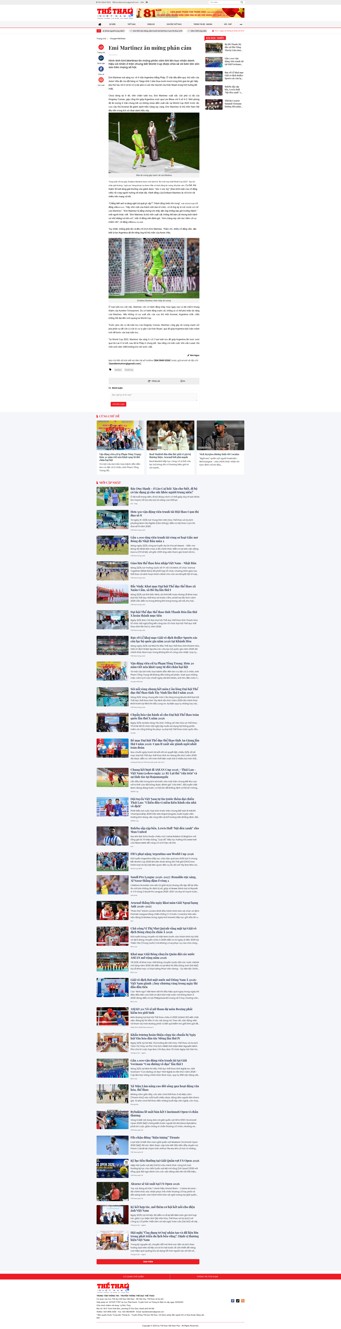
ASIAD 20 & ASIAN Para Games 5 (142, 1027)
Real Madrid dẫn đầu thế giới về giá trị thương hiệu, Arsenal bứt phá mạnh (170, 456)
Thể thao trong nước (138, 530)
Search (242, 2)
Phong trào (134, 1104)
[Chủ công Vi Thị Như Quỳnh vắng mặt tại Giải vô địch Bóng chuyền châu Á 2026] (113, 936)
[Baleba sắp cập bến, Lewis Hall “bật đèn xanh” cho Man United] (113, 836)
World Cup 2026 (136, 868)
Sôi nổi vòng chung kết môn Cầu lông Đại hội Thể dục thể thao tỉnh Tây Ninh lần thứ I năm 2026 (164, 691)
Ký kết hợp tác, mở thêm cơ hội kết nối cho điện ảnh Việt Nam (163, 1208)
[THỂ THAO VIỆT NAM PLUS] (115, 13)
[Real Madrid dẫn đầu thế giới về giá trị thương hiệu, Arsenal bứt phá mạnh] (170, 435)
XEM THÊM (148, 1261)
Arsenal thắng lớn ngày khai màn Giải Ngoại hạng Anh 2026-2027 (164, 904)
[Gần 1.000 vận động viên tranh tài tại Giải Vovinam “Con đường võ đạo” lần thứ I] (113, 1068)
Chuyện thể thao (105, 448)
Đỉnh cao (134, 947)
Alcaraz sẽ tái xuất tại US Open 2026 (155, 1184)
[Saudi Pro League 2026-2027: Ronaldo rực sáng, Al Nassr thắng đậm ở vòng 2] (113, 884)
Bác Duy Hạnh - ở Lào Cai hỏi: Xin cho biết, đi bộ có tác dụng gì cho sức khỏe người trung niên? (164, 490)
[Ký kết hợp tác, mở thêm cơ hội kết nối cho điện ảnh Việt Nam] (113, 1214)
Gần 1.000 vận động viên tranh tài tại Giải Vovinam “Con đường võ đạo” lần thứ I (159, 1062)
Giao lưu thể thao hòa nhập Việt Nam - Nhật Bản (163, 563)
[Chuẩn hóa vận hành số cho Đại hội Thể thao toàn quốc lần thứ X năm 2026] (113, 722)
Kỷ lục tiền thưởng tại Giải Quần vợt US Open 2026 (165, 1161)
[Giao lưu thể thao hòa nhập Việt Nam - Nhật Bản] (113, 570)
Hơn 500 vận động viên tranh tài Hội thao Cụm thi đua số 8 (108, 31)
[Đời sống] (190, 13)
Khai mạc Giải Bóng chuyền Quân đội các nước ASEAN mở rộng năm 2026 (163, 956)
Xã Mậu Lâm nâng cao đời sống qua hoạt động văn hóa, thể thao (165, 1088)
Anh (132, 846)
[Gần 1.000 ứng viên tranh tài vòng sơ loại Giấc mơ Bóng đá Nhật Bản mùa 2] (113, 545)
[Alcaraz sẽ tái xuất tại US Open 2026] (113, 1191)
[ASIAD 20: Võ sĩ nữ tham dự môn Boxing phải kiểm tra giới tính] (113, 1016)
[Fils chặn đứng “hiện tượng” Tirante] (113, 1145)
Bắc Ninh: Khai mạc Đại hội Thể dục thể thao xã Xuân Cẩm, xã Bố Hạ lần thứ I (163, 588)
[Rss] (242, 1300)
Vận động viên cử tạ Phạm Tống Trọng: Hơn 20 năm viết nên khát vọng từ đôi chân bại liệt (120, 457)
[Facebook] (232, 1300)
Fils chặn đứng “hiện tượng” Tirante (155, 1137)
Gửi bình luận (118, 404)
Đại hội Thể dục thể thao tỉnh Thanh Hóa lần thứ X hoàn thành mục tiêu (164, 613)
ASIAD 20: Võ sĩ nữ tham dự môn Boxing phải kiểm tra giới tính (161, 1011)
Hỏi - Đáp (134, 504)
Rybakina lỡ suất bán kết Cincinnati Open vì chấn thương (164, 1113)
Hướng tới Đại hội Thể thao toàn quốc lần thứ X (148, 762)
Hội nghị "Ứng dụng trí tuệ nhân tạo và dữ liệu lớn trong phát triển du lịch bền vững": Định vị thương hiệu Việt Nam (165, 1236)
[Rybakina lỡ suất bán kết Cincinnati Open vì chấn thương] (113, 1119)
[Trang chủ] (100, 24)
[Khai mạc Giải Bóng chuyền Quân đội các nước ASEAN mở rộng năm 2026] (113, 961)
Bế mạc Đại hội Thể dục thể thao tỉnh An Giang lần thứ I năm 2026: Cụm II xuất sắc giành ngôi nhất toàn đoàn (165, 743)
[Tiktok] (237, 1300)
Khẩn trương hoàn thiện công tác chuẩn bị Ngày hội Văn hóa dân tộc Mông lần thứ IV (163, 1036)
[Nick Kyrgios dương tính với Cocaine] (220, 435)
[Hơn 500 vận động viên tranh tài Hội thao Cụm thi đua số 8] (113, 519)
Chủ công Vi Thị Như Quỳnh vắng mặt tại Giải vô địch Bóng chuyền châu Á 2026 (163, 930)
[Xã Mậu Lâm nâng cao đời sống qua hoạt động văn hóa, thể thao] (113, 1093)
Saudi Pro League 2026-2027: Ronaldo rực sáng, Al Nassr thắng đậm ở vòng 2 (163, 879)
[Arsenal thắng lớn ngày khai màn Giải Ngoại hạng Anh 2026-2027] (113, 910)
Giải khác (134, 895)
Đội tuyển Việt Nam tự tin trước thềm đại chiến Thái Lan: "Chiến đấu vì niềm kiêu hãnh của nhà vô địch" (163, 802)
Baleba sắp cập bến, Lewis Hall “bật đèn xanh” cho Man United (165, 830)
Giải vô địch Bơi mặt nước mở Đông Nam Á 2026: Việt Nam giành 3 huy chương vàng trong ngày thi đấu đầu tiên (164, 983)
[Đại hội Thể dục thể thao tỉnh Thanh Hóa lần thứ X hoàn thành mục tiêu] (113, 619)
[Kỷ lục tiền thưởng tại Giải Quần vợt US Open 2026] (113, 1168)
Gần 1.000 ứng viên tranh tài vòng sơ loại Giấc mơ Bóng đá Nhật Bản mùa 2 (172, 31)
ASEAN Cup (134, 791)
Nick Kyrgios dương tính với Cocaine (219, 454)
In (184, 381)
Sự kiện (133, 733)
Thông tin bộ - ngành (138, 1053)
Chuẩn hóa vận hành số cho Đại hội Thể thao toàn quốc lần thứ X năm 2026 (165, 716)
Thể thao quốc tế (137, 1130)
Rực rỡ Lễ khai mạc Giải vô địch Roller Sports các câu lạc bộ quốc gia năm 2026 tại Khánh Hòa (164, 639)
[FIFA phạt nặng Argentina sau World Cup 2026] (113, 861)
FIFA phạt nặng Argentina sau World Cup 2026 (162, 854)
